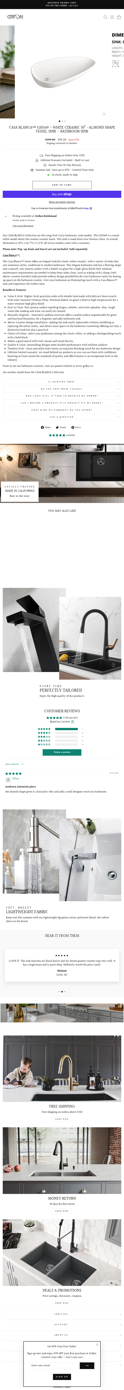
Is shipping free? (62, 382)
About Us (61, 1335)
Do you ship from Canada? (62, 389)
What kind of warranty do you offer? (62, 410)
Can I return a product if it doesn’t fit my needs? (62, 403)
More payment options (62, 202)
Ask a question (62, 417)
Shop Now (62, 1119)
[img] (13, 774)
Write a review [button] (62, 752)
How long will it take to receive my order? (62, 396)
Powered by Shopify (62, 1387)
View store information (23, 226)
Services (61, 1314)
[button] (57, 435)
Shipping (50, 143)
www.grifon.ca (84, 366)
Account (61, 1324)
